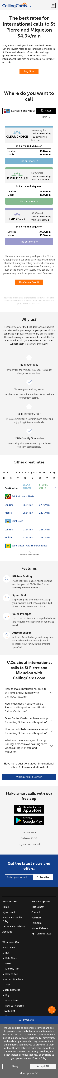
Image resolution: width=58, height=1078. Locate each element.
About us (7, 931)
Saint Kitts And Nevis (23, 496)
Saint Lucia (17, 520)
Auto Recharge (22, 632)
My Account (8, 912)
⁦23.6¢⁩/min (44, 537)
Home (5, 906)
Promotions (11, 1000)
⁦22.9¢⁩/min (44, 529)
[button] (53, 5)
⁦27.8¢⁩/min (28, 537)
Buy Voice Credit (29, 282)
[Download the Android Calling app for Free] (29, 820)
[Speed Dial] (6, 597)
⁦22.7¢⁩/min (44, 504)
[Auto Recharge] (6, 635)
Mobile (8, 512)
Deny (15, 1066)
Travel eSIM (8, 1010)
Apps (7, 984)
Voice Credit (8, 947)
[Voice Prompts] (6, 616)
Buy (7, 952)
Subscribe (43, 877)
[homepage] (26, 5)
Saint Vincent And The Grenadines (29, 545)
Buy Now (29, 71)
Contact (35, 912)
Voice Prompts (21, 614)
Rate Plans (11, 958)
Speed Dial (19, 595)
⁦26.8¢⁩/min (28, 504)
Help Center (37, 906)
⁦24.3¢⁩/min (44, 512)
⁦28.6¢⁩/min (28, 512)
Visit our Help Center (29, 777)
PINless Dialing (22, 576)
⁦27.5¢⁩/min (28, 529)
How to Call (11, 973)
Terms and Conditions (13, 926)
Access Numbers (14, 979)
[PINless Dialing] (6, 578)
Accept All (43, 1066)
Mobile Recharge (11, 989)
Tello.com (36, 922)
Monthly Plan (12, 968)
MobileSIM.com (39, 928)
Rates (8, 963)
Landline (9, 504)
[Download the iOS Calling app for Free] (29, 808)
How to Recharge (14, 1005)
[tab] (4, 472)
